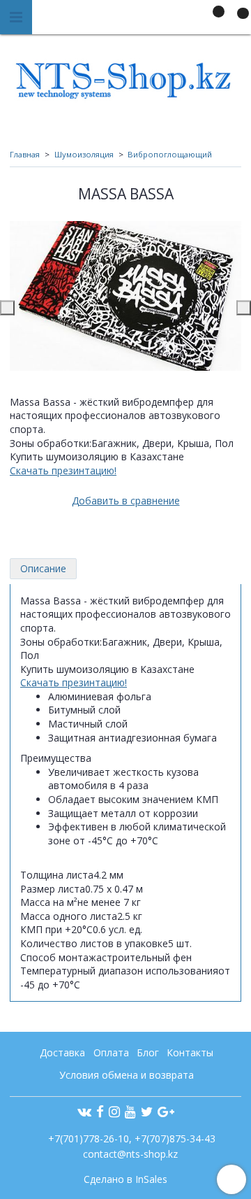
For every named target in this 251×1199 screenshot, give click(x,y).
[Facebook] (100, 1111)
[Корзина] (236, 19)
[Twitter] (147, 1111)
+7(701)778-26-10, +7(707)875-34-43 (130, 1138)
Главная (25, 154)
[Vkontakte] (84, 1111)
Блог (148, 1052)
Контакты (190, 1052)
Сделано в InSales (125, 1179)
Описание (43, 568)
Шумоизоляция (84, 154)
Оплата (111, 1052)
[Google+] (166, 1111)
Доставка (62, 1052)
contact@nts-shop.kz (130, 1154)
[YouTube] (130, 1111)
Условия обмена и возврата (126, 1074)
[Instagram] (114, 1111)
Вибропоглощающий (170, 154)
